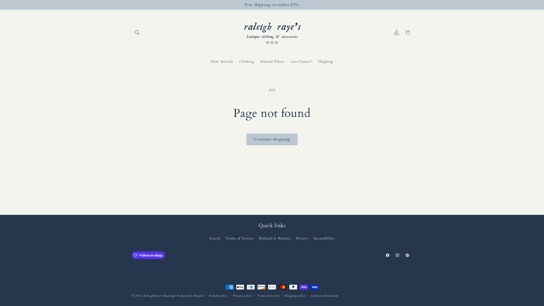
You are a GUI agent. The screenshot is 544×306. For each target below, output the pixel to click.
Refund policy (218, 296)
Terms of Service (239, 238)
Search (214, 238)
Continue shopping (272, 139)
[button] (137, 32)
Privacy (302, 238)
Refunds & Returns (275, 238)
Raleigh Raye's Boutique (159, 296)
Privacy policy (242, 296)
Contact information (325, 296)
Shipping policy (295, 296)
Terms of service (269, 296)
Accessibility (323, 238)
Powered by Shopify (190, 296)
